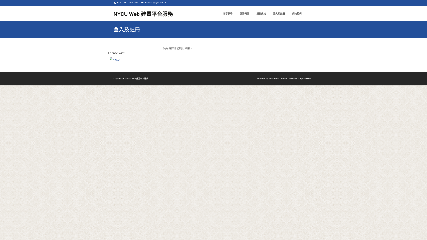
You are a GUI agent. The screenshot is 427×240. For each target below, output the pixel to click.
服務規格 (261, 13)
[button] (115, 59)
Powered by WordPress (268, 78)
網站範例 (297, 13)
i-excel (291, 78)
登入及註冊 (279, 13)
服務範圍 (244, 13)
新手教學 (228, 13)
